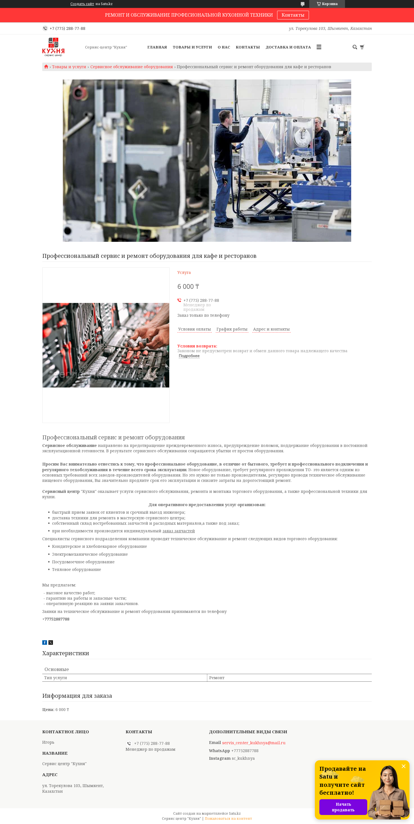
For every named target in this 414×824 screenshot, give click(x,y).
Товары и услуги (192, 47)
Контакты (293, 15)
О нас (224, 47)
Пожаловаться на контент (228, 818)
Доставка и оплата (288, 47)
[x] (50, 643)
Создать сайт (82, 4)
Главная (157, 47)
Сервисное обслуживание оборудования (131, 67)
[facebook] (44, 643)
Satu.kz (235, 813)
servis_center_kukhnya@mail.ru (254, 742)
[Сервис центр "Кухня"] (62, 47)
